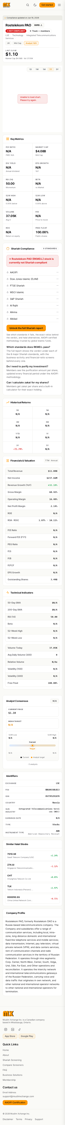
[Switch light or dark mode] (35, 5)
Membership (9, 1080)
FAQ (5, 1070)
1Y (51, 69)
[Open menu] (59, 5)
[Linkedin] (13, 1029)
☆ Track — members (40, 31)
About (6, 1055)
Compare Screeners (13, 1065)
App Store (10, 1036)
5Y (57, 69)
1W (37, 69)
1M (44, 69)
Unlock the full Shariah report (26, 328)
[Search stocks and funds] (28, 5)
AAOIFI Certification (15, 1102)
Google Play (27, 1036)
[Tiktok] (20, 1029)
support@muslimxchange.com (18, 1096)
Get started (47, 4)
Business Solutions (12, 1075)
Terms (19, 1119)
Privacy (28, 1119)
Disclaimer (8, 1119)
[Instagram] (6, 1029)
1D (30, 69)
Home (6, 1050)
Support (39, 1119)
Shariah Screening (12, 1060)
